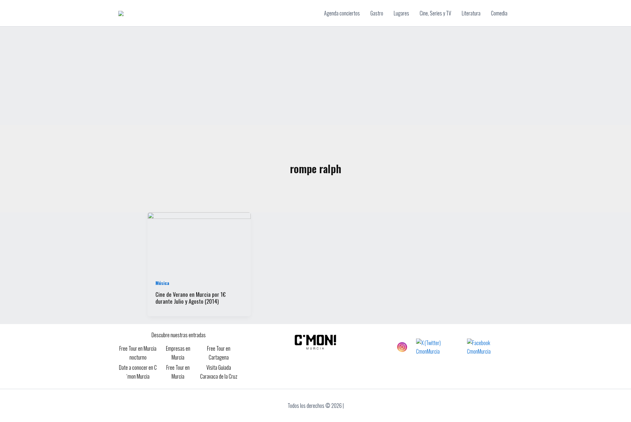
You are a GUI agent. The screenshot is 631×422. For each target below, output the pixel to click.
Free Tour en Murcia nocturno (137, 352)
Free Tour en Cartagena (218, 352)
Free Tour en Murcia (178, 371)
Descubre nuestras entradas (179, 335)
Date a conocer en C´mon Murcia (138, 371)
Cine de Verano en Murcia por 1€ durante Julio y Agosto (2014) (190, 297)
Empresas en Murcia (178, 352)
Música (162, 282)
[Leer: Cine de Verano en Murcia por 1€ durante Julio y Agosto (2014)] (199, 241)
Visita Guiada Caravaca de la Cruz (218, 371)
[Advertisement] (315, 76)
